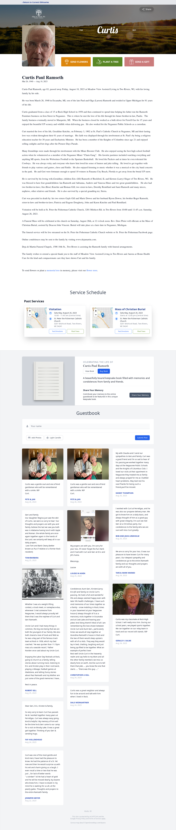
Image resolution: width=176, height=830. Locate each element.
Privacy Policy (81, 819)
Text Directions (57, 331)
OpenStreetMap (91, 823)
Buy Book (104, 371)
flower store (91, 270)
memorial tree (53, 270)
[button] (36, 315)
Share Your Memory (140, 395)
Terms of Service (95, 819)
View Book (89, 371)
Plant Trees (75, 331)
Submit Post (142, 437)
